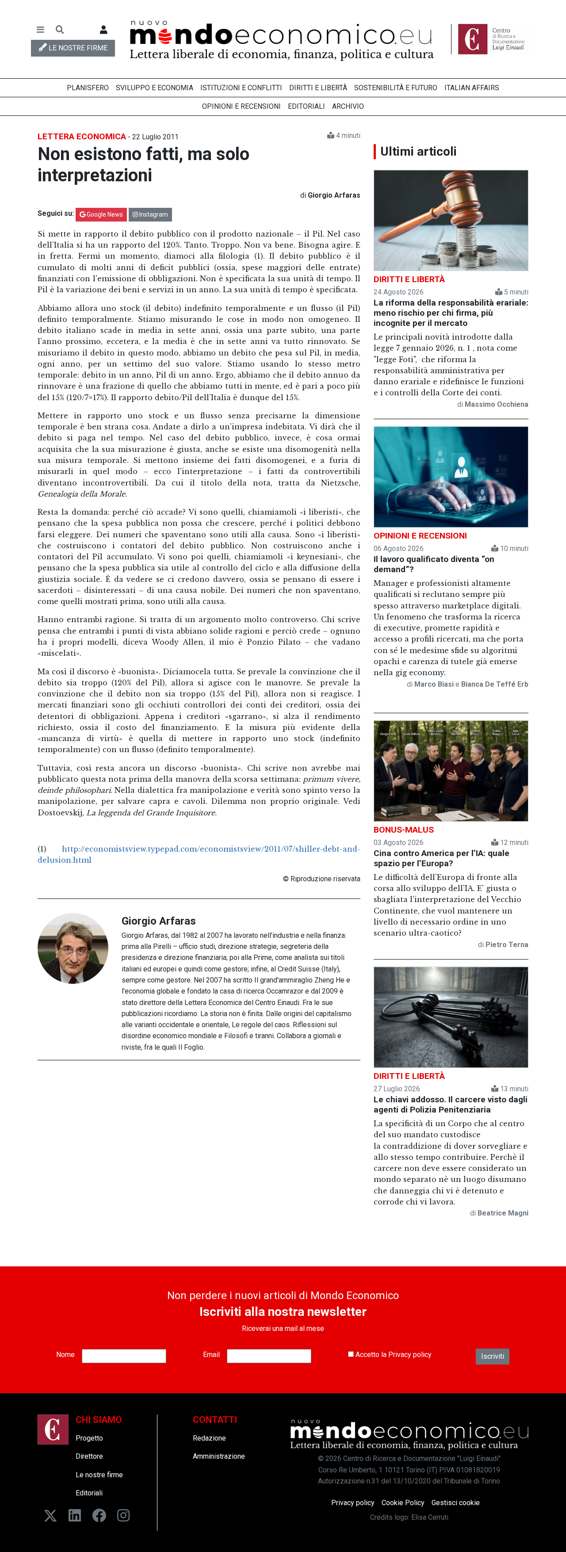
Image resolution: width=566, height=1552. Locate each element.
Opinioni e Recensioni (241, 106)
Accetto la (393, 1354)
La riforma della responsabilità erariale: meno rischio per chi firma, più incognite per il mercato (451, 313)
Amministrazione (219, 1456)
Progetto (89, 1438)
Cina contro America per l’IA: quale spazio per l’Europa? (441, 858)
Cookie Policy (403, 1502)
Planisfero (88, 88)
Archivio (348, 106)
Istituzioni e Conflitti (241, 88)
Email (211, 1354)
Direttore (89, 1456)
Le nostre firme (99, 1475)
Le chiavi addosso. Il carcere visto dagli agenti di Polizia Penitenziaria (451, 1104)
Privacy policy (410, 1354)
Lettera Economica (82, 136)
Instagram (153, 214)
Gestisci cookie (456, 1502)
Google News (104, 214)
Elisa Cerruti (429, 1517)
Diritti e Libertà (318, 88)
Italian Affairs (471, 88)
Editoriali (306, 106)
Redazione (209, 1438)
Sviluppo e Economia (154, 88)
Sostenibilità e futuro (395, 88)
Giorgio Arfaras (159, 921)
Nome (65, 1354)
